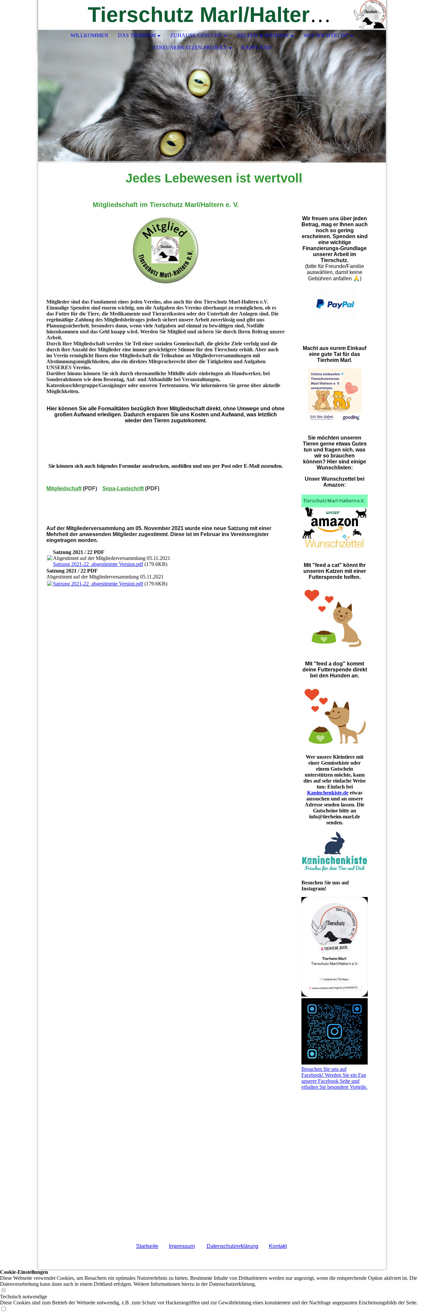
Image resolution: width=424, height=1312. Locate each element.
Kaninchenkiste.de (327, 792)
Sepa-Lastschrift (123, 488)
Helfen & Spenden (263, 35)
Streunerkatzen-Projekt (190, 47)
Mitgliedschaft (63, 488)
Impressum (182, 1246)
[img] (361, 15)
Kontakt (278, 1246)
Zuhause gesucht (196, 35)
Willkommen (89, 35)
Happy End (256, 47)
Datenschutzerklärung (232, 1246)
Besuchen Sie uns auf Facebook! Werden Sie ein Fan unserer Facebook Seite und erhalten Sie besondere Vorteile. (334, 1078)
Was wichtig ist (325, 35)
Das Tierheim (137, 35)
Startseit (145, 1246)
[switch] (3, 1290)
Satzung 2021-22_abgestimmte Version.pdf (98, 564)
